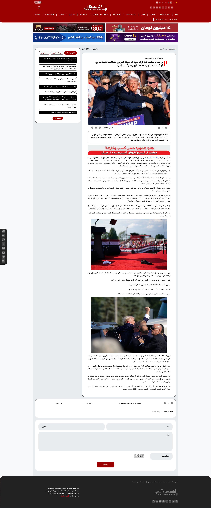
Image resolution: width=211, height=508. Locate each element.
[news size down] (99, 127)
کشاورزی (71, 14)
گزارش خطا (88, 403)
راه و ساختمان (131, 14)
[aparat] (172, 7)
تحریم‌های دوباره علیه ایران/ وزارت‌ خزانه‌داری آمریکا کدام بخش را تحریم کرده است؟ (58, 80)
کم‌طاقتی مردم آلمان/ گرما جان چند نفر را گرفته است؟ (60, 92)
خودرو (142, 14)
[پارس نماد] (69, 37)
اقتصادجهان (49, 14)
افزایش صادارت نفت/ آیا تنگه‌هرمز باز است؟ (63, 112)
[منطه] (69, 27)
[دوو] (142, 27)
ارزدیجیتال (83, 14)
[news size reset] (96, 127)
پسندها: (57, 403)
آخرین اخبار (71, 53)
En (173, 2)
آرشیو (59, 118)
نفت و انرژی (117, 14)
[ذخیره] (166, 127)
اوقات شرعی (141, 482)
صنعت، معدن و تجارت (100, 14)
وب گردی (44, 53)
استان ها (37, 14)
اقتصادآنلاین (152, 157)
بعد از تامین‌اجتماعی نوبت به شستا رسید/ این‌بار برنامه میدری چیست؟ (60, 106)
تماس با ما (166, 482)
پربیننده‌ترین (56, 53)
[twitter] (163, 7)
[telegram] (169, 7)
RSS (133, 482)
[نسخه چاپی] (159, 127)
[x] (3, 244)
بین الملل (163, 49)
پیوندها (158, 482)
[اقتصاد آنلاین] (95, 7)
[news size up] (92, 127)
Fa (176, 2)
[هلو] (129, 150)
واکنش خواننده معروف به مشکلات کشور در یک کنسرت (60, 87)
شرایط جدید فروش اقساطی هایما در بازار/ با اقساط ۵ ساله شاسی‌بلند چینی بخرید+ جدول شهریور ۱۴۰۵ (59, 67)
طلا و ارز (152, 14)
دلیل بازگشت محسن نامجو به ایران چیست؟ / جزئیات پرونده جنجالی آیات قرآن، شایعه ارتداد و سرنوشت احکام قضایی (58, 98)
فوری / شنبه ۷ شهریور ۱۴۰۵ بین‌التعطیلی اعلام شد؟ (162, 20)
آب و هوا (150, 482)
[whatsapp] (166, 7)
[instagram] (160, 7)
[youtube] (157, 7)
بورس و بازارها (165, 14)
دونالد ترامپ (156, 411)
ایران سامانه (65, 496)
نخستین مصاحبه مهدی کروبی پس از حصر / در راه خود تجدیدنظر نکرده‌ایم (60, 59)
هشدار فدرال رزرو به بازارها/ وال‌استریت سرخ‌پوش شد (60, 74)
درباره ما (175, 482)
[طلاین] (142, 37)
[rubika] (154, 7)
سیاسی (61, 14)
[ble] (151, 7)
